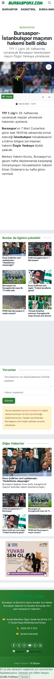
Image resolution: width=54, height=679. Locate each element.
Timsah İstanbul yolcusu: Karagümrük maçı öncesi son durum (39, 313)
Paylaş (9, 96)
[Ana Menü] (3, 2)
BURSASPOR (10, 9)
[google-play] (34, 652)
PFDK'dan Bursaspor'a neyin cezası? (13, 312)
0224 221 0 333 (29, 628)
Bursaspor (27, 27)
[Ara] (49, 3)
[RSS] (40, 645)
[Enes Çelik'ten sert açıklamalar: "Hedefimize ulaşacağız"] (14, 249)
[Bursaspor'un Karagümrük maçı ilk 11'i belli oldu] (14, 276)
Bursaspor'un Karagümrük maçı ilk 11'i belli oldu (12, 288)
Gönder (8, 400)
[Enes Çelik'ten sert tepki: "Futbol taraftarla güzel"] (40, 276)
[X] (19, 645)
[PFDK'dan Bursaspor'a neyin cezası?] (14, 302)
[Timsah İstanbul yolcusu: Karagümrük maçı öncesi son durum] (40, 302)
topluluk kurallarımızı (31, 410)
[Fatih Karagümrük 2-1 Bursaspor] (40, 249)
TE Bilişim (35, 663)
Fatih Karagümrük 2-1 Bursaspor (39, 259)
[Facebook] (13, 645)
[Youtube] (29, 645)
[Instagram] (24, 645)
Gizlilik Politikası (9, 676)
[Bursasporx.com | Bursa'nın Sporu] (25, 2)
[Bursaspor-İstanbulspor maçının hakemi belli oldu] (27, 77)
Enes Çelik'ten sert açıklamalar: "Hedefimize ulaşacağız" (11, 261)
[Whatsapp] (35, 645)
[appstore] (18, 652)
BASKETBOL (28, 9)
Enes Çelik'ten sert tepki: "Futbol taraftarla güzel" (39, 288)
